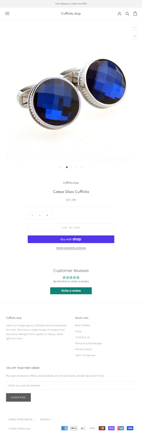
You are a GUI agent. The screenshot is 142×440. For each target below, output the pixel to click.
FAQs (78, 331)
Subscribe (18, 397)
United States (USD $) (20, 419)
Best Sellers (82, 325)
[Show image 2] (71, 167)
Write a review (71, 291)
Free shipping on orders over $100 (71, 3)
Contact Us (82, 337)
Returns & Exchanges (88, 343)
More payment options (71, 247)
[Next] (81, 167)
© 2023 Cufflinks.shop (19, 428)
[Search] (127, 13)
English (44, 419)
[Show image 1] (67, 167)
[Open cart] (135, 13)
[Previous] (60, 167)
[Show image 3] (75, 167)
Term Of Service (85, 355)
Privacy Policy (83, 349)
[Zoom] (135, 27)
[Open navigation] (7, 13)
